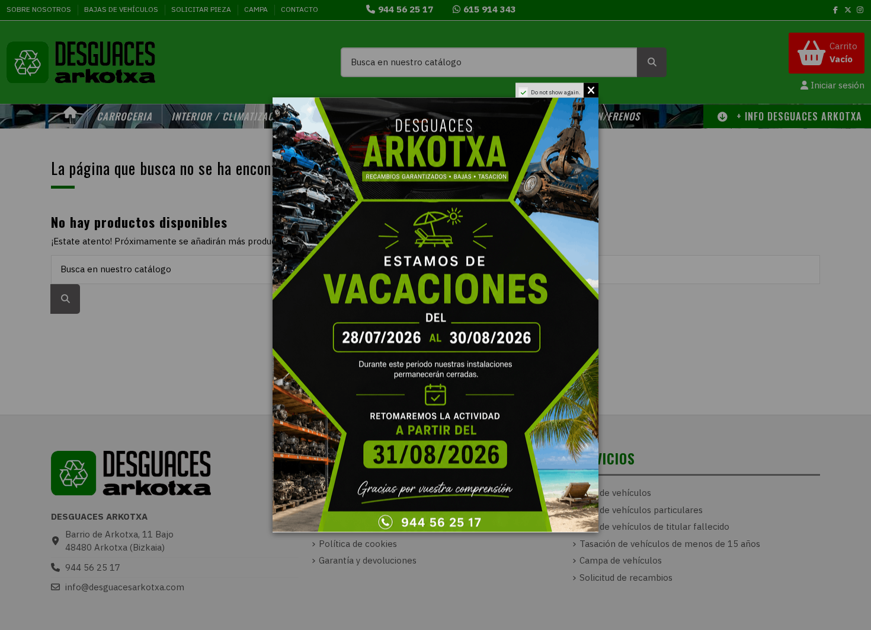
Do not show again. (556, 92)
